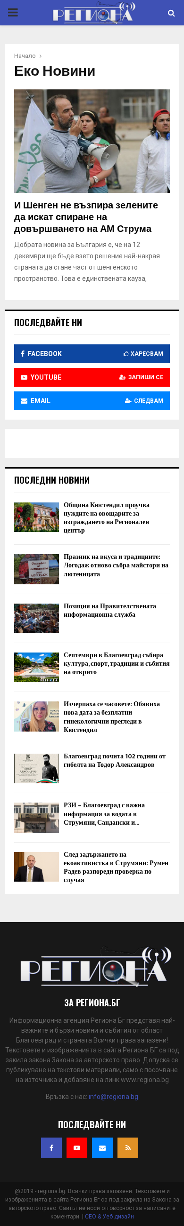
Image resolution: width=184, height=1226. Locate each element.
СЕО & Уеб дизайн (109, 1216)
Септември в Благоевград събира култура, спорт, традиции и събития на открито (117, 663)
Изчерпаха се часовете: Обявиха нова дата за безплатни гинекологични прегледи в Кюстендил (112, 717)
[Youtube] (77, 1148)
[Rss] (127, 1148)
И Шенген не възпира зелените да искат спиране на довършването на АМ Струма (86, 217)
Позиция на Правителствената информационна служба (110, 610)
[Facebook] (51, 1148)
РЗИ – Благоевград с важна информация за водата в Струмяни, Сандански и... (104, 814)
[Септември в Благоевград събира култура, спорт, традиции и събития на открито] (36, 667)
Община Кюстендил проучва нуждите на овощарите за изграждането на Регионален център (107, 518)
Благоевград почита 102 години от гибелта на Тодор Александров (115, 760)
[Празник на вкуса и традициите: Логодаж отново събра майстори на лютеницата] (36, 569)
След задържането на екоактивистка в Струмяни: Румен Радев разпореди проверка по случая (116, 867)
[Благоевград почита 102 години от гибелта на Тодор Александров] (36, 768)
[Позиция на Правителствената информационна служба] (36, 618)
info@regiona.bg (113, 1096)
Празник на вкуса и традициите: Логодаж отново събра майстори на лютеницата (116, 565)
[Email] (102, 1148)
